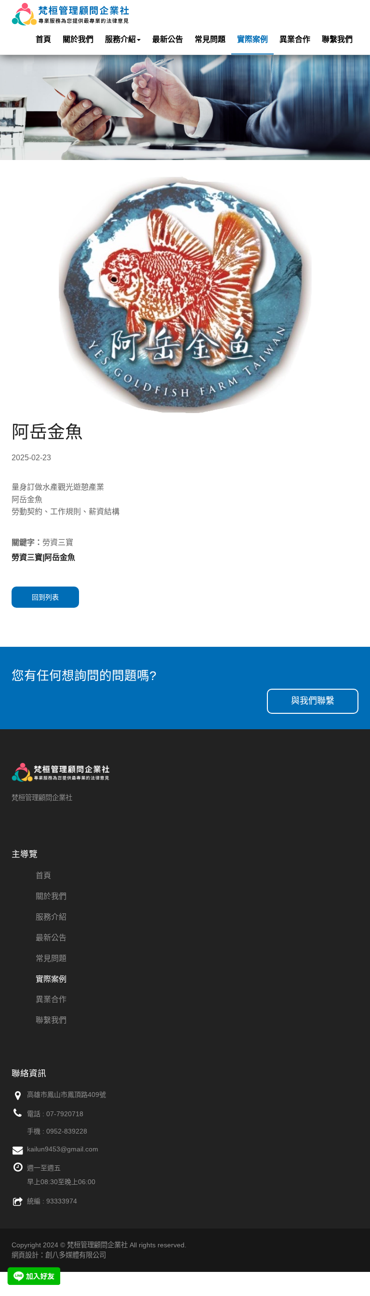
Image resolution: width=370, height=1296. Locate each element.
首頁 (43, 39)
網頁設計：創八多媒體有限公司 (59, 1255)
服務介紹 (120, 39)
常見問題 (210, 39)
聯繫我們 (337, 39)
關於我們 (78, 39)
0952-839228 (66, 1131)
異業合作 (294, 39)
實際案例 (252, 39)
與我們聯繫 (312, 701)
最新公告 (167, 39)
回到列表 (45, 597)
